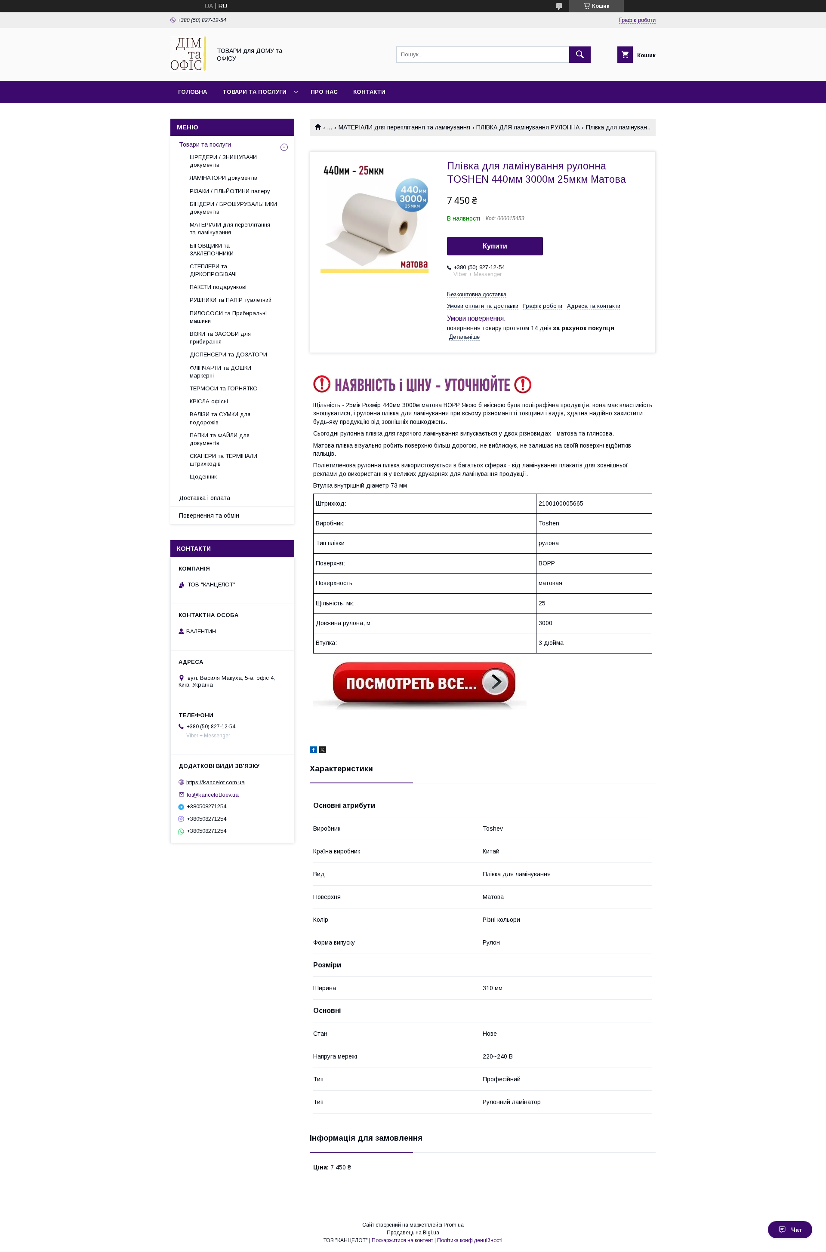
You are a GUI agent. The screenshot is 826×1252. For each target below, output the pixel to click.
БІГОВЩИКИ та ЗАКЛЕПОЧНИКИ (212, 249)
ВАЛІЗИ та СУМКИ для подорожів (220, 418)
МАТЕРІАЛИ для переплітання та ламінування (404, 127)
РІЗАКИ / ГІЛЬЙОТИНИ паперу (230, 191)
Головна (192, 92)
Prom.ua (454, 1225)
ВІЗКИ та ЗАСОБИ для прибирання (220, 338)
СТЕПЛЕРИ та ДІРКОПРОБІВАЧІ (213, 270)
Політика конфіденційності (469, 1240)
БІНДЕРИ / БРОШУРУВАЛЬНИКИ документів (233, 208)
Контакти (369, 92)
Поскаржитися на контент (402, 1240)
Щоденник (203, 476)
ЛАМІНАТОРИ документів (223, 178)
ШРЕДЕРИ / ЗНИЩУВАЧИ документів (223, 161)
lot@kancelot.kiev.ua (213, 794)
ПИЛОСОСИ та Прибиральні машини (228, 317)
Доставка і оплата (204, 497)
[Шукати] (580, 54)
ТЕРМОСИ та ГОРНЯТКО (224, 388)
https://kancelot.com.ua (215, 782)
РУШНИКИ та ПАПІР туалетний (230, 300)
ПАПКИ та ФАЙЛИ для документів (220, 439)
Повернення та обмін (209, 515)
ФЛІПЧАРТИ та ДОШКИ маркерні (220, 372)
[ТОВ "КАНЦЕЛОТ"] (188, 69)
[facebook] (313, 751)
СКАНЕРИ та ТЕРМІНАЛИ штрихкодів (223, 460)
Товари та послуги (254, 92)
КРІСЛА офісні (209, 401)
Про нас (324, 92)
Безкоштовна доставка (476, 294)
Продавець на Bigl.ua (413, 1233)
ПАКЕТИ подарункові (218, 287)
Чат (796, 1229)
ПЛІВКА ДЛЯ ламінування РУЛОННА (527, 127)
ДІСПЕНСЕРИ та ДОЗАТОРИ (228, 354)
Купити (495, 246)
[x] (322, 751)
